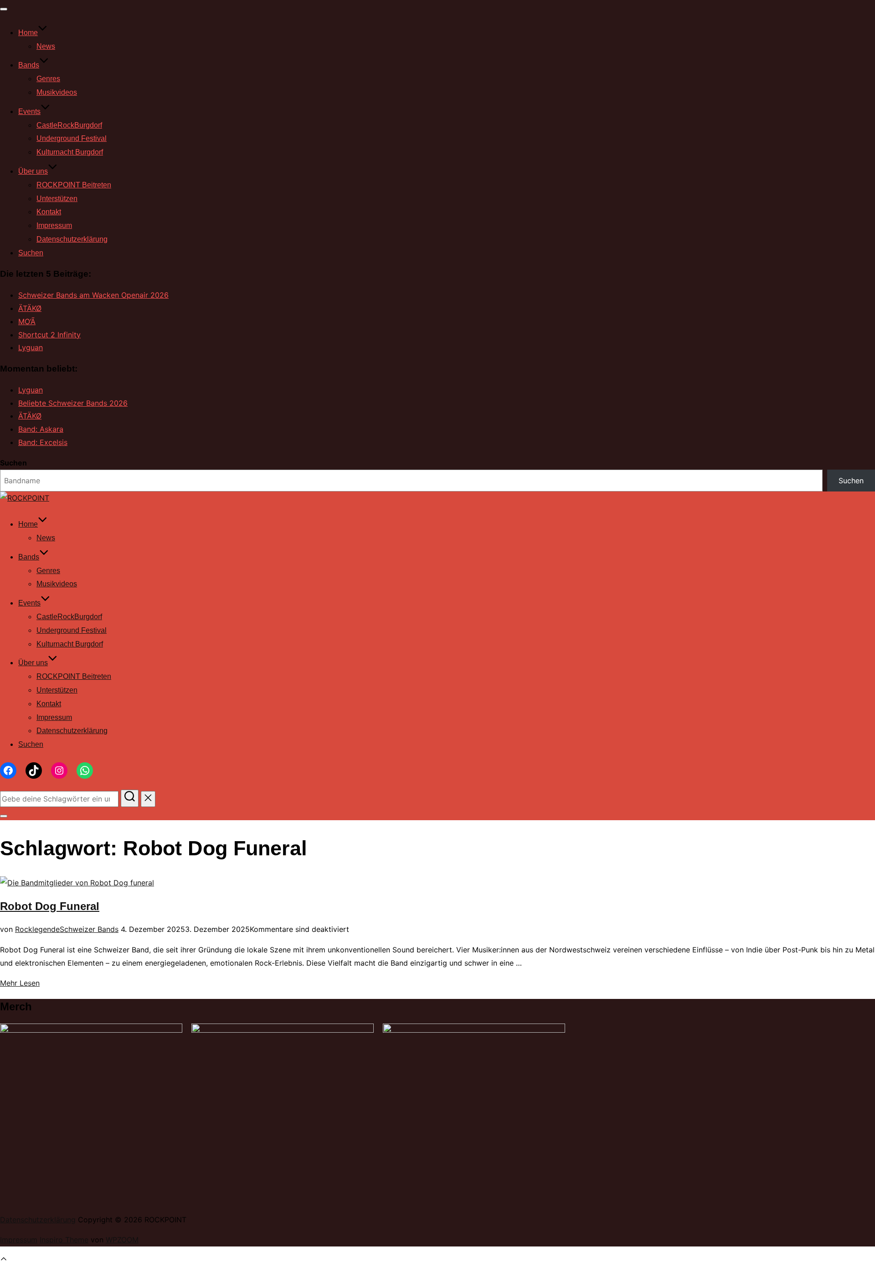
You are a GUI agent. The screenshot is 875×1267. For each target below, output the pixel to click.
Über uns (33, 171)
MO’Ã (27, 321)
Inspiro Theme (64, 1239)
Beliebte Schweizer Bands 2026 (73, 403)
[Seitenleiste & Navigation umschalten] (3, 816)
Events (29, 111)
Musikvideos (56, 92)
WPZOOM (122, 1239)
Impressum (54, 225)
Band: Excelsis (42, 442)
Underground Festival (71, 138)
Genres (48, 79)
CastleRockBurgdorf (69, 125)
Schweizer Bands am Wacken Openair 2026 (93, 295)
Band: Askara (40, 429)
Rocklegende (37, 929)
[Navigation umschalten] (3, 9)
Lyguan (30, 347)
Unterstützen (56, 198)
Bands (28, 65)
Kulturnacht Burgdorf (69, 152)
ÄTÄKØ (29, 308)
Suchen (30, 253)
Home (28, 32)
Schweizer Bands (89, 929)
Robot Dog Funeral (49, 906)
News (45, 46)
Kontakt (48, 212)
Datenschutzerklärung (72, 239)
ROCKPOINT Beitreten (73, 185)
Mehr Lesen (20, 983)
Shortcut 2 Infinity (49, 334)
